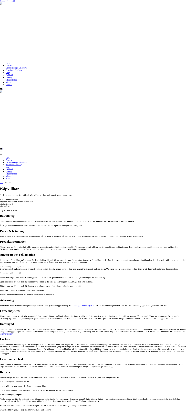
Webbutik (9, 75)
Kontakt (9, 85)
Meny (8, 73)
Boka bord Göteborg (14, 70)
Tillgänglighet (11, 80)
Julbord (9, 82)
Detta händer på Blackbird (16, 68)
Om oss (9, 65)
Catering (9, 77)
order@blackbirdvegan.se (84, 305)
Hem (7, 63)
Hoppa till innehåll (7, 1)
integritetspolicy (6, 334)
